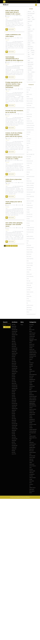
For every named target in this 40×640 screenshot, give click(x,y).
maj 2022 (13, 395)
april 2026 (13, 324)
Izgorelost (28, 143)
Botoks (28, 96)
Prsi (27, 234)
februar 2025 (14, 344)
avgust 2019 (14, 440)
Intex (28, 23)
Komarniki (28, 158)
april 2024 (13, 359)
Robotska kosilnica (30, 247)
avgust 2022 (14, 390)
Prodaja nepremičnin (30, 227)
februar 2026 (14, 326)
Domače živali (29, 114)
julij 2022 (13, 391)
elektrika (29, 19)
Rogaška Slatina (32, 447)
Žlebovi (30, 492)
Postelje (28, 218)
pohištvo (29, 44)
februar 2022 (14, 400)
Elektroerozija (29, 116)
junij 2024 (13, 356)
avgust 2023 (14, 373)
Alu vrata (28, 89)
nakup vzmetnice (30, 40)
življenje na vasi (30, 79)
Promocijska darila (32, 432)
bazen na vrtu (30, 15)
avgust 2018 (14, 448)
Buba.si (5, 4)
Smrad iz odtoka (30, 265)
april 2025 (13, 341)
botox (33, 17)
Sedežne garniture (30, 258)
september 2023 (14, 371)
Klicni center (29, 156)
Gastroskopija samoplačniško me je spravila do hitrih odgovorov (14, 58)
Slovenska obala (32, 455)
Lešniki (28, 165)
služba (29, 56)
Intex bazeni (29, 25)
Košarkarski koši (32, 379)
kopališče (29, 29)
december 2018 (14, 445)
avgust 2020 (14, 430)
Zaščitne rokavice (30, 305)
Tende (28, 278)
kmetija (29, 27)
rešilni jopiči (32, 50)
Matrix (28, 174)
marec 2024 (14, 361)
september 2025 (14, 334)
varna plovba (30, 66)
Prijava (22, 324)
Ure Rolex (28, 289)
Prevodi (28, 223)
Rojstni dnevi (29, 254)
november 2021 (14, 405)
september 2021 (14, 408)
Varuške (28, 294)
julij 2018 (13, 450)
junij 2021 (13, 413)
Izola (27, 145)
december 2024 (14, 348)
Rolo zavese (29, 256)
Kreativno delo (29, 163)
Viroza (28, 298)
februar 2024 (14, 363)
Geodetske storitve (30, 127)
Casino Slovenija (30, 98)
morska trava (30, 38)
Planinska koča (29, 216)
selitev (29, 54)
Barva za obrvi (29, 94)
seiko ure (32, 52)
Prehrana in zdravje (30, 220)
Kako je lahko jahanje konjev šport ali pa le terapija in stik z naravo (13, 12)
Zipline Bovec (29, 307)
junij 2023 (13, 376)
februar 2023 (14, 383)
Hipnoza (28, 134)
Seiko (28, 260)
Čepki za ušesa (32, 334)
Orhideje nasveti (30, 205)
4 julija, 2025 (9, 227)
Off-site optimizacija (30, 196)
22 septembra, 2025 (10, 182)
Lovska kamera (29, 169)
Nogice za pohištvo (30, 185)
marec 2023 (14, 381)
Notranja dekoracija (30, 187)
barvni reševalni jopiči (31, 13)
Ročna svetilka (29, 249)
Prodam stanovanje (30, 229)
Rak (30, 440)
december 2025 (14, 329)
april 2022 (13, 396)
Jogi (30, 372)
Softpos (30, 462)
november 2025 (14, 331)
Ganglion (28, 118)
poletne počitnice (30, 46)
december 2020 (14, 423)
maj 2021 (13, 415)
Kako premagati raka (30, 154)
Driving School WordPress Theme (17, 497)
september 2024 (14, 353)
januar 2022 (14, 401)
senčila (33, 54)
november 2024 (14, 349)
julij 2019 (13, 442)
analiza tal (29, 11)
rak (28, 50)
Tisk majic (28, 280)
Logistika (28, 167)
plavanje (29, 42)
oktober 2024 (14, 351)
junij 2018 (13, 452)
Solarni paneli (29, 274)
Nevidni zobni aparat (30, 183)
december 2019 (14, 438)
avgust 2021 (14, 410)
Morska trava (31, 394)
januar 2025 (14, 346)
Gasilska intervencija (30, 125)
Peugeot (30, 417)
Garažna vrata (31, 349)
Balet (28, 92)
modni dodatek (30, 36)
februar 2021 (14, 420)
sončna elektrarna (30, 58)
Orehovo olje (29, 203)
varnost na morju (30, 68)
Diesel (30, 342)
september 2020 (14, 428)
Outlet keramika (29, 207)
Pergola (28, 209)
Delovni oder (29, 105)
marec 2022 (14, 398)
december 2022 (14, 385)
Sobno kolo (29, 267)
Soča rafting (29, 269)
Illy (27, 136)
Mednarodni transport (30, 176)
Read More (10, 30)
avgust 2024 (14, 354)
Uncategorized (29, 287)
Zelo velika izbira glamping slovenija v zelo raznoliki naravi (14, 224)
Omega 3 (28, 198)
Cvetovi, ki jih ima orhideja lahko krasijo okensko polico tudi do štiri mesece (14, 134)
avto (33, 11)
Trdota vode (29, 285)
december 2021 (14, 403)
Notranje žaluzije (30, 189)
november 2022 (14, 386)
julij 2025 (13, 336)
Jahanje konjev (29, 149)
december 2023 (14, 366)
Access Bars (29, 87)
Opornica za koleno (30, 200)
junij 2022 (13, 393)
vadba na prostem (30, 64)
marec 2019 (14, 443)
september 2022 (14, 388)
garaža (33, 19)
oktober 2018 (14, 447)
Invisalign (31, 364)
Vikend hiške (29, 296)
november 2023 (14, 368)
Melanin (28, 178)
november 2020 (14, 425)
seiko (28, 52)
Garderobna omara (30, 123)
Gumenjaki (31, 357)
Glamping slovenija (30, 129)
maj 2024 (13, 358)
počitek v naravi (30, 48)
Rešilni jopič (29, 245)
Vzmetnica (29, 300)
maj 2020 (13, 433)
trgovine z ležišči (30, 62)
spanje (29, 60)
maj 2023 (13, 378)
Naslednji (15, 245)
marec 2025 (14, 343)
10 (11, 245)
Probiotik (28, 225)
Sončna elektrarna (30, 276)
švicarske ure (30, 77)
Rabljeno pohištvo (30, 236)
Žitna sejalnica (29, 309)
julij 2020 (13, 432)
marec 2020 (14, 437)
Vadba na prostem (32, 477)
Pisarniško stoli (29, 214)
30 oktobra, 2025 (9, 160)
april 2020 (13, 435)
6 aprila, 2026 (9, 15)
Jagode (28, 147)
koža (33, 29)
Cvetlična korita (29, 103)
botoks (29, 17)
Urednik (14, 15)
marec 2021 (14, 418)
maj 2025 (13, 339)
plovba (33, 42)
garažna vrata (30, 21)
